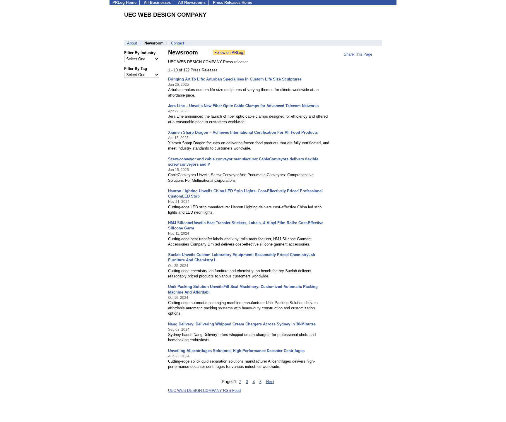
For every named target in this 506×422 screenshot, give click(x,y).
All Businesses (157, 2)
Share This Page (358, 54)
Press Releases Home (232, 2)
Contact (177, 43)
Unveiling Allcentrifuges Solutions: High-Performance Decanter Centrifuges (236, 351)
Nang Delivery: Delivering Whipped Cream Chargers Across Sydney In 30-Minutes (242, 324)
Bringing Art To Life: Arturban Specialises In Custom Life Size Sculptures (235, 79)
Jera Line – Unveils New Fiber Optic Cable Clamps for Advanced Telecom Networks (243, 106)
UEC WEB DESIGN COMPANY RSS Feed (204, 390)
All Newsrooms (192, 2)
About (132, 43)
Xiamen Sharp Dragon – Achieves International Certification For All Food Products (243, 132)
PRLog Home (124, 2)
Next (270, 382)
